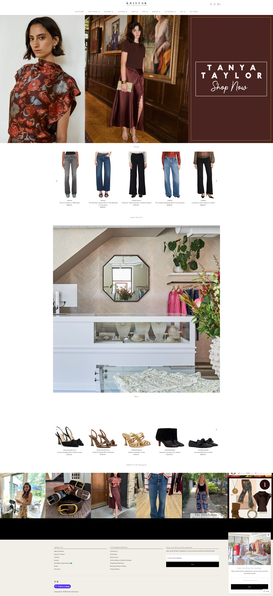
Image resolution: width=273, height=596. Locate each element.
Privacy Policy (115, 569)
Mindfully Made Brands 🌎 (63, 563)
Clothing (121, 11)
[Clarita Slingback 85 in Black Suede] (69, 424)
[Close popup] (268, 535)
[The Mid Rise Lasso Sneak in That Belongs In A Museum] (103, 175)
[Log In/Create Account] (215, 4)
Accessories (169, 11)
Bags (144, 11)
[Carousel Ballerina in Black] (203, 424)
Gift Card (57, 569)
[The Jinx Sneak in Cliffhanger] (69, 175)
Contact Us (114, 551)
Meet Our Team (59, 554)
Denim (136, 147)
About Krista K (59, 551)
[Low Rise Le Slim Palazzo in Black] (203, 175)
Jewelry (155, 11)
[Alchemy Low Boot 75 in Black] (170, 424)
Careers (56, 557)
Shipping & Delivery (117, 563)
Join (192, 564)
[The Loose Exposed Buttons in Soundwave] (170, 175)
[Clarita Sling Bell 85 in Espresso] (103, 424)
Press (56, 566)
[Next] (216, 181)
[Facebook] (55, 581)
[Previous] (56, 181)
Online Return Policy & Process (120, 560)
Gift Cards (194, 11)
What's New (79, 11)
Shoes (133, 11)
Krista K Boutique (72, 591)
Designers (108, 11)
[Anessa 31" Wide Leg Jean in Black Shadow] (136, 175)
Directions (113, 554)
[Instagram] (57, 581)
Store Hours (114, 557)
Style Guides (93, 11)
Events (56, 560)
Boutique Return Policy (118, 566)
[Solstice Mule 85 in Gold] (136, 424)
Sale (182, 11)
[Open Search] (211, 4)
